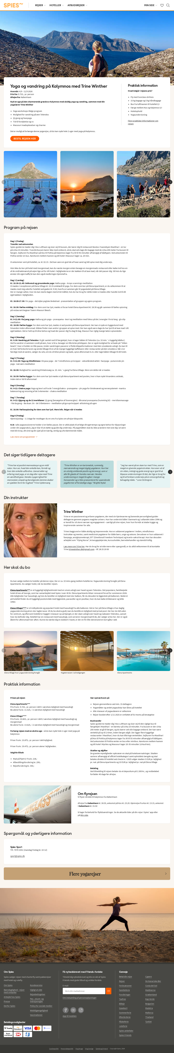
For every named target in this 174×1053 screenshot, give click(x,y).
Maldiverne (150, 990)
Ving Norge (79, 1049)
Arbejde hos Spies (12, 996)
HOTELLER (55, 5)
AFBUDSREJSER (76, 5)
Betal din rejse (125, 976)
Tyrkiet (148, 1021)
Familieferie (124, 990)
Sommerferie (125, 1012)
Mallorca (149, 1012)
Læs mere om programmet (22, 436)
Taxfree (122, 999)
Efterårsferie (124, 1017)
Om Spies (8, 985)
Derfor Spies (9, 1005)
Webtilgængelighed (39, 1010)
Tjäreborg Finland (102, 1049)
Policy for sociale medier (41, 1005)
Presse (7, 1001)
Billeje (122, 1003)
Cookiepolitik (54, 1049)
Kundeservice (36, 985)
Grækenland (151, 994)
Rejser (122, 981)
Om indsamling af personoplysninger (80, 997)
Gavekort (123, 1008)
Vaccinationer (36, 1015)
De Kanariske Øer (153, 981)
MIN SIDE (149, 5)
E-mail (65, 985)
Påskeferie (124, 1021)
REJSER (39, 5)
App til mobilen (70, 1016)
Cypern (148, 976)
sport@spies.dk (17, 856)
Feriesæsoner (125, 985)
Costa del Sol (151, 985)
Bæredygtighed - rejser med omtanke (14, 991)
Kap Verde (150, 999)
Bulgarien (149, 1003)
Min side (84, 815)
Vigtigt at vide (36, 989)
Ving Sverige (89, 1049)
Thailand (149, 1017)
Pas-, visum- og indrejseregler (37, 1000)
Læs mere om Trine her (74, 546)
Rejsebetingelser (37, 994)
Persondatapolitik (67, 1049)
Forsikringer (124, 994)
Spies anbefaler (126, 1030)
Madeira (149, 1008)
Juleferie (123, 1026)
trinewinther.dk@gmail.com (81, 549)
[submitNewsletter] (108, 991)
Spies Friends (125, 1035)
